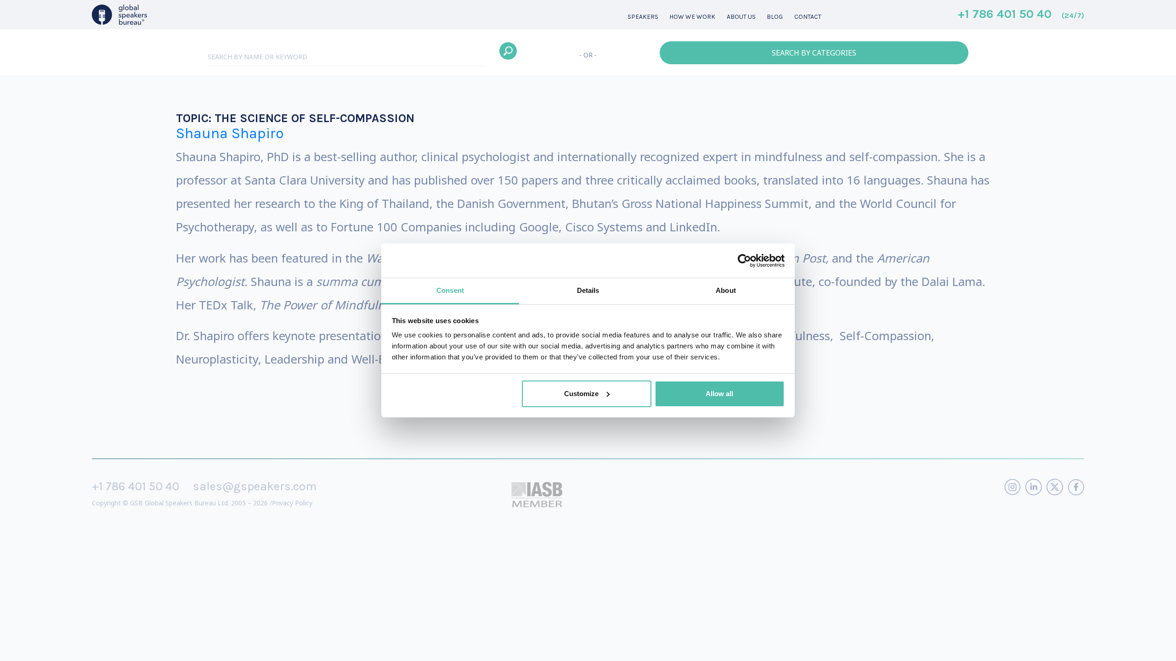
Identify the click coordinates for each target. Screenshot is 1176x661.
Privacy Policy (292, 503)
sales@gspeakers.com (255, 486)
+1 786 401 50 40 (1021, 14)
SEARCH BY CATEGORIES (814, 53)
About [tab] (726, 290)
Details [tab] (588, 290)
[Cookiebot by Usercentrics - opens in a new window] (744, 261)
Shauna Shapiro (230, 133)
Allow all (719, 394)
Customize (581, 394)
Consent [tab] (450, 290)
